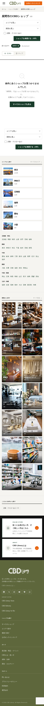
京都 (11, 268)
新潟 (20, 256)
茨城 (26, 248)
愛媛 (32, 276)
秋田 (13, 239)
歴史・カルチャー (8, 664)
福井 (3, 259)
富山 (37, 256)
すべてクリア (25, 45)
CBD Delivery (6, 606)
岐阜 (7, 256)
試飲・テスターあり (14, 33)
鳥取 (11, 276)
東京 (3, 248)
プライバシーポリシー (9, 681)
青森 (9, 239)
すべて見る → (37, 298)
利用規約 (5, 686)
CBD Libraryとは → (8, 585)
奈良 (20, 268)
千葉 (17, 248)
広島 (7, 276)
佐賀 (7, 285)
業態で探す (6, 633)
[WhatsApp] (30, 592)
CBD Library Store (8, 601)
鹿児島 (29, 285)
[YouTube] (19, 592)
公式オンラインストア (33, 3)
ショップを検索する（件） (27, 38)
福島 (30, 239)
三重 (16, 256)
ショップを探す (13, 9)
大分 (20, 285)
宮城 (26, 239)
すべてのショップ (8, 624)
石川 (32, 256)
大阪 (3, 268)
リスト (9, 53)
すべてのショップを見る (22, 104)
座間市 (16, 46)
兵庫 (7, 268)
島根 (16, 276)
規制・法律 (6, 659)
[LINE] (25, 592)
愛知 (3, 256)
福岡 (3, 285)
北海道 (4, 239)
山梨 (24, 256)
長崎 (11, 285)
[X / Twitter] (9, 592)
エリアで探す (6, 629)
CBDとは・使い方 (8, 655)
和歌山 (25, 268)
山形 (17, 239)
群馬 (30, 248)
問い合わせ (6, 677)
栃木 (21, 248)
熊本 (16, 285)
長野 (28, 256)
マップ (20, 53)
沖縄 (34, 285)
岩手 (21, 239)
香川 (24, 276)
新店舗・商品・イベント (10, 651)
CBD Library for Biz (8, 611)
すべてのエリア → (36, 161)
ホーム (4, 9)
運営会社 (5, 690)
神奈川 (8, 248)
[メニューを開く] (4, 3)
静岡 (11, 256)
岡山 (3, 276)
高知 (37, 276)
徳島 (28, 276)
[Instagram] (14, 592)
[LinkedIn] (4, 592)
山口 (20, 276)
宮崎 (24, 285)
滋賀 (16, 268)
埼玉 (13, 248)
